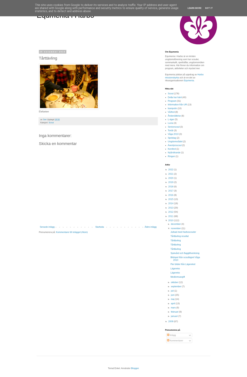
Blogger (135, 368)
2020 (171, 178)
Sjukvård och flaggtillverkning (185, 253)
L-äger (171, 119)
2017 (171, 190)
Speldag (172, 138)
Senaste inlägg (47, 227)
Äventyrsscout (175, 145)
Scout (51, 122)
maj (173, 299)
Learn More (194, 8)
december (176, 224)
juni (173, 295)
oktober (175, 282)
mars (173, 307)
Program (172, 101)
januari (174, 316)
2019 (171, 182)
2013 (171, 208)
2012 (171, 212)
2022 (171, 169)
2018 (171, 186)
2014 (171, 203)
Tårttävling (176, 240)
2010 (171, 220)
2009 (171, 321)
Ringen (171, 156)
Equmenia (189, 80)
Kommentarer (176, 340)
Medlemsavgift (178, 277)
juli (172, 291)
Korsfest (172, 149)
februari (175, 312)
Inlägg (172, 335)
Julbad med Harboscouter (183, 232)
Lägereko (175, 268)
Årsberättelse (174, 116)
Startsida (99, 227)
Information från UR (177, 104)
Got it (209, 8)
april (173, 303)
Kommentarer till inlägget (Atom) (72, 232)
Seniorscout (174, 127)
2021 (171, 174)
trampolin (172, 108)
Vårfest (171, 112)
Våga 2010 (173, 134)
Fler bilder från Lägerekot (183, 264)
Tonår (170, 130)
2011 (171, 216)
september (176, 286)
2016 (171, 195)
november (176, 228)
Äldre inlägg (151, 227)
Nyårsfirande (174, 152)
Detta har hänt (175, 97)
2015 (171, 199)
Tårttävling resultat (180, 236)
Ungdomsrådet (175, 141)
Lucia (170, 123)
